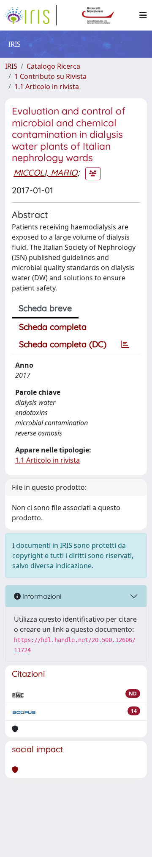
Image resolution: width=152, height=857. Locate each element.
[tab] (125, 344)
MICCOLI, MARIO (45, 172)
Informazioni (41, 596)
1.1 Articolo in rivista (46, 86)
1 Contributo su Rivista (50, 76)
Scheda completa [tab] (53, 326)
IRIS (11, 66)
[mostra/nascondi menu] (143, 15)
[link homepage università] (98, 15)
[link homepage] (31, 15)
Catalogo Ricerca (53, 66)
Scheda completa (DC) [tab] (62, 344)
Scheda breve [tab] (45, 308)
